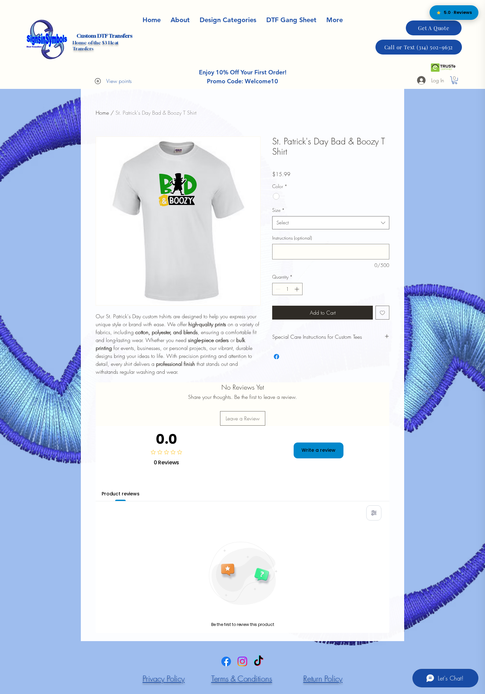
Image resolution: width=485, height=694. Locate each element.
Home (102, 112)
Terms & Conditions (241, 678)
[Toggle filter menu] (373, 512)
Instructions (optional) (292, 238)
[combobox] (330, 223)
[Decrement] (277, 289)
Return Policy (322, 678)
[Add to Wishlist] (382, 313)
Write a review (319, 450)
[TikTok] (258, 661)
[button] (334, 20)
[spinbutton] (287, 289)
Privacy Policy (164, 678)
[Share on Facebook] (276, 357)
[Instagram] (242, 661)
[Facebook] (226, 661)
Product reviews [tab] (121, 493)
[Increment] (297, 289)
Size (278, 210)
